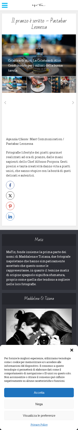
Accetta (39, 392)
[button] (72, 350)
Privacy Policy (39, 424)
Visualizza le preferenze (39, 415)
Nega (39, 404)
